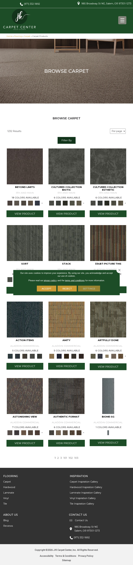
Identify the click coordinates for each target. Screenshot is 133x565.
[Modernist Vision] (107, 356)
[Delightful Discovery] (108, 319)
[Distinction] (79, 203)
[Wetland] (108, 395)
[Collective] (65, 203)
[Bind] (25, 242)
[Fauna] (30, 203)
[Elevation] (24, 203)
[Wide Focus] (17, 432)
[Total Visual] (24, 432)
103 (76, 457)
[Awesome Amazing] (114, 356)
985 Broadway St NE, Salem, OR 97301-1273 (106, 3)
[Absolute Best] (30, 432)
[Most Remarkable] (100, 356)
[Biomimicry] (66, 166)
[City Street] (39, 356)
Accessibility (46, 556)
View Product (25, 213)
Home (9, 36)
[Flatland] (37, 203)
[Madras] (66, 319)
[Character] (58, 203)
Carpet (27, 36)
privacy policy (50, 280)
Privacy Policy (85, 556)
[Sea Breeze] (59, 356)
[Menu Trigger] (122, 20)
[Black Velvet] (81, 356)
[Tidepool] (25, 319)
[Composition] (72, 203)
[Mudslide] (108, 242)
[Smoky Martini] (74, 356)
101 (65, 457)
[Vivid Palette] (121, 356)
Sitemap (66, 560)
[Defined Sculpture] (58, 432)
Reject (67, 288)
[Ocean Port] (17, 356)
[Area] (25, 166)
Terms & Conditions (65, 556)
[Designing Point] (66, 395)
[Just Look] (37, 432)
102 (71, 457)
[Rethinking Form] (79, 432)
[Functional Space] (72, 432)
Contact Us (81, 520)
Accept (46, 288)
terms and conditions (75, 280)
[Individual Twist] (65, 432)
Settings (89, 288)
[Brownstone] (25, 356)
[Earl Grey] (32, 356)
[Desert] (17, 203)
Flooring (18, 36)
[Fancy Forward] (25, 395)
